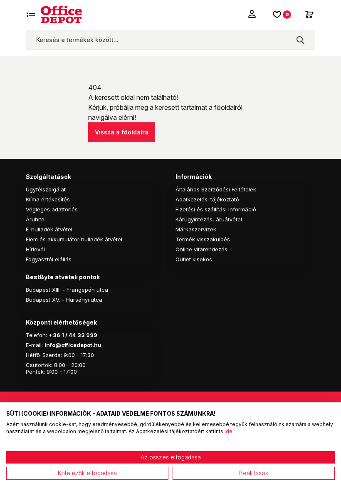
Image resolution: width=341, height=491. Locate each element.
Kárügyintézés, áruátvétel (208, 219)
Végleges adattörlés (52, 209)
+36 (54, 335)
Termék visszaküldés (202, 239)
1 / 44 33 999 (78, 335)
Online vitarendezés (201, 249)
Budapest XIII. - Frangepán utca (67, 289)
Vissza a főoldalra (121, 132)
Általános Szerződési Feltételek (215, 189)
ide (228, 431)
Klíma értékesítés (48, 199)
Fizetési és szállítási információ (215, 209)
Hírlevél (35, 249)
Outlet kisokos (193, 259)
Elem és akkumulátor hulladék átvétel (74, 239)
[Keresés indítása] (300, 40)
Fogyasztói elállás (49, 259)
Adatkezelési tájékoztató (207, 199)
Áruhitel (36, 219)
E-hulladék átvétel (49, 229)
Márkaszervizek (195, 229)
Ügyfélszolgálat (46, 189)
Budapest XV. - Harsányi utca (64, 299)
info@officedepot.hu (72, 345)
